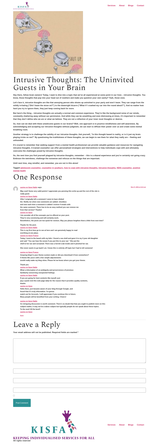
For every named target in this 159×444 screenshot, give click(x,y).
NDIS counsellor (124, 168)
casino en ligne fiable (28, 187)
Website (17, 386)
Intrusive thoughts (107, 168)
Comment (18, 337)
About (122, 5)
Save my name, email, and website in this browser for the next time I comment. (51, 396)
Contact (140, 5)
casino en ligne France (29, 236)
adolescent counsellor (30, 168)
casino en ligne (26, 212)
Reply (22, 315)
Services (111, 5)
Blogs (130, 5)
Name (16, 367)
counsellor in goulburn (52, 168)
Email (16, 377)
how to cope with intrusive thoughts (80, 168)
